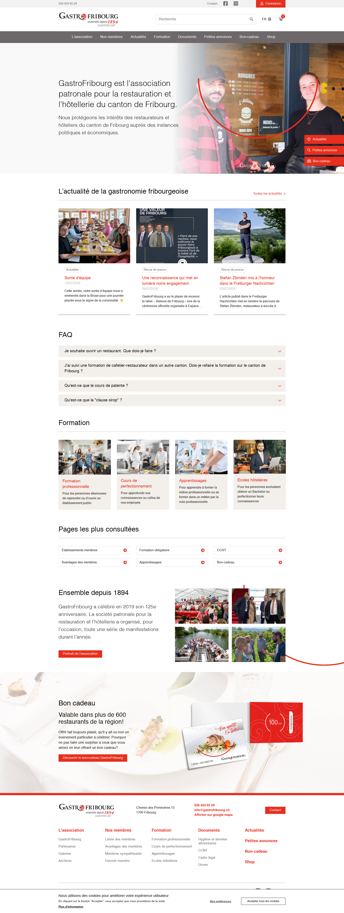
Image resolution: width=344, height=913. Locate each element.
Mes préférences (220, 901)
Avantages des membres (79, 562)
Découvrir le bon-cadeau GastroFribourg (93, 758)
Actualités (138, 37)
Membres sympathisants (123, 853)
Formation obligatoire (154, 550)
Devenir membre (117, 861)
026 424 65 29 (68, 3)
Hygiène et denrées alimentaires (212, 841)
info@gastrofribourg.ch (212, 810)
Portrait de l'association (80, 653)
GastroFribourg (70, 839)
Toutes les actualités (267, 193)
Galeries (65, 853)
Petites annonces (218, 37)
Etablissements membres (79, 550)
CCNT (221, 550)
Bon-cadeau (249, 37)
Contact (212, 3)
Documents (187, 37)
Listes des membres (120, 839)
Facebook (225, 3)
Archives (65, 861)
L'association (82, 37)
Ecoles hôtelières (164, 861)
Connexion (272, 3)
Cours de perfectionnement (172, 846)
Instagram (236, 3)
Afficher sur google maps (213, 815)
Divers (203, 865)
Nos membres (111, 37)
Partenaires (67, 846)
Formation (162, 37)
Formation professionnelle (171, 839)
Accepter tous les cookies (263, 901)
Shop (271, 37)
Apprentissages (150, 562)
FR (265, 19)
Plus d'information (71, 906)
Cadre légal (206, 857)
